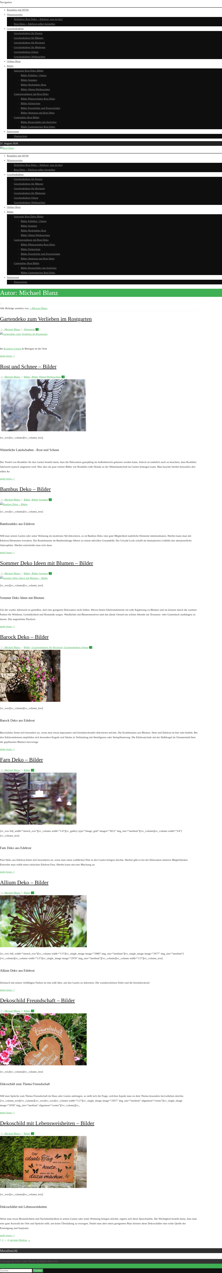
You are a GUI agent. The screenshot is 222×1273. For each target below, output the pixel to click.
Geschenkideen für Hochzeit (29, 42)
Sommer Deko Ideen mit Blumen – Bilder (46, 563)
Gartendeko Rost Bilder (26, 117)
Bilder (10, 66)
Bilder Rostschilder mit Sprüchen (39, 122)
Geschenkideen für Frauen (28, 33)
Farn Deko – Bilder (21, 760)
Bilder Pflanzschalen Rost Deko (38, 98)
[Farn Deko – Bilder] (38, 823)
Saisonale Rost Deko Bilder (29, 70)
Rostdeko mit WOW (18, 9)
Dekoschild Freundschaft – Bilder (37, 1000)
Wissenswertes (15, 14)
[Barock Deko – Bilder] (30, 701)
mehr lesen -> (7, 356)
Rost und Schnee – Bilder (28, 366)
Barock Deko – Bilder (24, 637)
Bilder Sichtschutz (30, 103)
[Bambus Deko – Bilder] (14, 504)
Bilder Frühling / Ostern (33, 75)
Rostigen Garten (13, 348)
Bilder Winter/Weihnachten (35, 89)
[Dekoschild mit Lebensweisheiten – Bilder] (43, 1187)
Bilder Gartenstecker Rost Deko (38, 126)
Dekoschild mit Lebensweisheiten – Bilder (47, 1123)
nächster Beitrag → (20, 1240)
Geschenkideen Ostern (26, 52)
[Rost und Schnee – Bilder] (43, 430)
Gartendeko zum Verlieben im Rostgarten (46, 319)
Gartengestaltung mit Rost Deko (31, 94)
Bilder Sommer (29, 80)
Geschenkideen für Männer (28, 38)
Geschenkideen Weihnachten (29, 56)
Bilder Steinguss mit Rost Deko (38, 112)
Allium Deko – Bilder (24, 882)
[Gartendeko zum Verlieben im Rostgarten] (24, 334)
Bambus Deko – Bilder (25, 489)
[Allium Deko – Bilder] (43, 946)
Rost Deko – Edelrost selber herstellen (34, 24)
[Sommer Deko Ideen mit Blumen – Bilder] (24, 578)
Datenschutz (20, 136)
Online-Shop (14, 61)
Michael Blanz (38, 308)
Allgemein (29, 329)
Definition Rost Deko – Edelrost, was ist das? (38, 19)
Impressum (13, 131)
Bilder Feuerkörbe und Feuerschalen (40, 108)
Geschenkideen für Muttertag (29, 47)
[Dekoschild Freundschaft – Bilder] (43, 1064)
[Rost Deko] (7, 148)
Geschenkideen (15, 28)
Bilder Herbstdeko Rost (33, 84)
